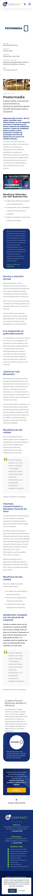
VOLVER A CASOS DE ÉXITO (16, 803)
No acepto (21, 891)
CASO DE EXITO (8, 93)
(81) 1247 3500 (17, 843)
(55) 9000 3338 (17, 831)
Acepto (12, 891)
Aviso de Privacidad (23, 884)
